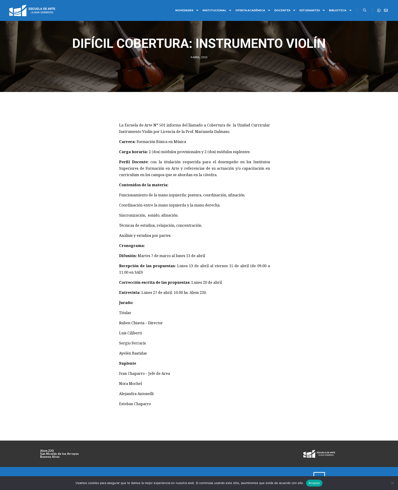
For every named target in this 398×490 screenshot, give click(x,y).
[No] (392, 483)
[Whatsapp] (379, 10)
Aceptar (314, 483)
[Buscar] (364, 10)
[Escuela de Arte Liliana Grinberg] (32, 10)
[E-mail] (386, 10)
